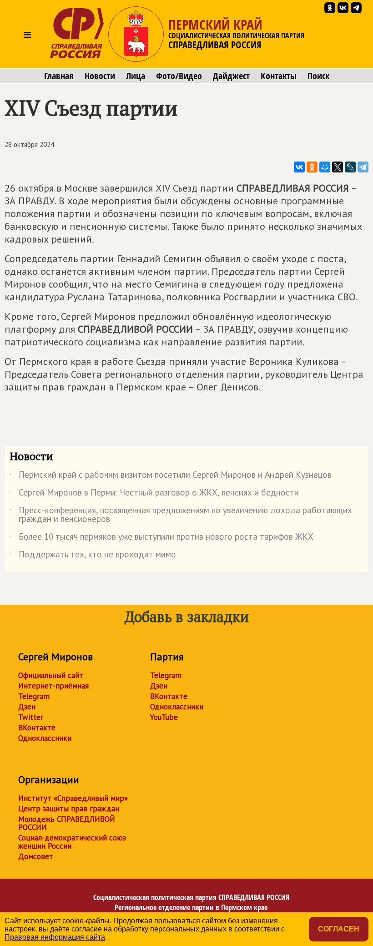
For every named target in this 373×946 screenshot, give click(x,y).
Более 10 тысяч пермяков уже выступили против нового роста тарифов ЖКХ (161, 538)
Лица (135, 76)
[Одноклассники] (312, 167)
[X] (337, 167)
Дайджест (231, 76)
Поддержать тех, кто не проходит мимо (93, 556)
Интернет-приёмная (53, 686)
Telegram (34, 696)
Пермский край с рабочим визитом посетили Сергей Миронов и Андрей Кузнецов (171, 476)
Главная (59, 76)
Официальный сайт (50, 675)
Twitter (30, 717)
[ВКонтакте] (299, 167)
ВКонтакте (36, 727)
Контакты (279, 76)
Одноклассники (44, 738)
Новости (100, 76)
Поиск (318, 76)
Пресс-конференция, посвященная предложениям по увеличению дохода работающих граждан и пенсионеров (181, 515)
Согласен (338, 929)
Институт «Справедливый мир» (73, 798)
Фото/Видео (179, 76)
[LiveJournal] (350, 167)
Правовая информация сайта (55, 937)
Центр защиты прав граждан (68, 808)
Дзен (26, 707)
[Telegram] (363, 167)
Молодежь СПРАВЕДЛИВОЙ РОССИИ (66, 823)
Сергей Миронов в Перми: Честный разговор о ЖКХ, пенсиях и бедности (154, 494)
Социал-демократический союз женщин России (72, 842)
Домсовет (35, 856)
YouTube (164, 717)
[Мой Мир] (324, 167)
